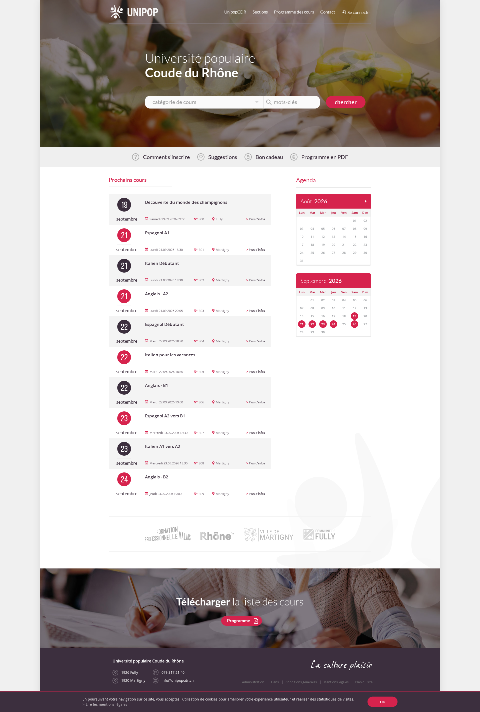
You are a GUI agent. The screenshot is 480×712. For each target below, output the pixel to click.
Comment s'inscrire (166, 157)
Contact (327, 12)
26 (354, 324)
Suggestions (222, 157)
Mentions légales (336, 682)
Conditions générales (301, 682)
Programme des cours (294, 12)
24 (333, 324)
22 (312, 324)
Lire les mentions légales (106, 704)
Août (313, 201)
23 (323, 324)
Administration (253, 682)
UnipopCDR (235, 12)
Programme (238, 620)
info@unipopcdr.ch (178, 680)
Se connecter (359, 12)
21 (302, 324)
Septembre (321, 281)
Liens (275, 682)
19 (354, 316)
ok (382, 701)
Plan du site (363, 682)
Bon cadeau (269, 157)
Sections (260, 12)
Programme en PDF (324, 157)
